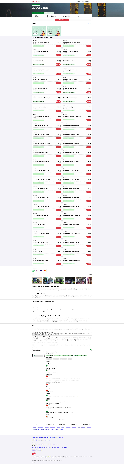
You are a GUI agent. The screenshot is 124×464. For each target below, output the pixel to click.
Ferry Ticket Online (42, 437)
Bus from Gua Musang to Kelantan (71, 242)
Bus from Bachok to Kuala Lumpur (71, 161)
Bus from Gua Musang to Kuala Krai (41, 161)
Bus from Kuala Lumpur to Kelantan (41, 206)
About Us (33, 440)
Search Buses (62, 19)
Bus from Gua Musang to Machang (40, 152)
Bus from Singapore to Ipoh (69, 60)
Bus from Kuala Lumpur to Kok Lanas (71, 233)
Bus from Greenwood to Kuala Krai (71, 224)
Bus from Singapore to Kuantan (70, 79)
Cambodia (54, 447)
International (66, 447)
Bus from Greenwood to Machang (71, 188)
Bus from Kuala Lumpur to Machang (71, 134)
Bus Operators (60, 437)
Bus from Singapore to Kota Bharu (40, 88)
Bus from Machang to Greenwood (71, 197)
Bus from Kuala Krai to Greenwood (40, 224)
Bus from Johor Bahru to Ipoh (70, 88)
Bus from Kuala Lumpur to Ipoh (70, 97)
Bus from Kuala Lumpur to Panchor (71, 179)
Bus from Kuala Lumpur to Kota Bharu (41, 179)
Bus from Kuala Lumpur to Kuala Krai (41, 134)
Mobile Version (47, 440)
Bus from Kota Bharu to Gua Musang (41, 233)
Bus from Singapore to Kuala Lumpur (41, 42)
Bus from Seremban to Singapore (40, 51)
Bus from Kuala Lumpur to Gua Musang (41, 143)
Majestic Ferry (39, 450)
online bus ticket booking (47, 456)
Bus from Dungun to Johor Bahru (70, 70)
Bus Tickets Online (35, 437)
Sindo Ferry (34, 450)
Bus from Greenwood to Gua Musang (71, 260)
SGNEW (35, 33)
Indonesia (36, 447)
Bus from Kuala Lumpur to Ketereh (40, 242)
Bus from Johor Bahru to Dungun (40, 79)
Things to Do (49, 437)
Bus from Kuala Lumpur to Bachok (71, 170)
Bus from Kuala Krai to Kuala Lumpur (41, 125)
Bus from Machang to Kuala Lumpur (71, 125)
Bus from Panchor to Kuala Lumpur (40, 188)
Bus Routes (54, 437)
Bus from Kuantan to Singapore (40, 60)
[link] (39, 31)
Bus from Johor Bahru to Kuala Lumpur (41, 97)
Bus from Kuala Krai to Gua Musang (71, 152)
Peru (62, 447)
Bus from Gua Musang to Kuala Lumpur (72, 116)
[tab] (38, 304)
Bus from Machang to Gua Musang (71, 143)
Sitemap (42, 440)
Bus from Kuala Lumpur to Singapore (71, 42)
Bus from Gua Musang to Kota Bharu (41, 215)
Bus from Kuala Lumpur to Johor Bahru (41, 70)
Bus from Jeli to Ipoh (37, 251)
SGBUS (50, 33)
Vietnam (49, 447)
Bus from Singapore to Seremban (70, 51)
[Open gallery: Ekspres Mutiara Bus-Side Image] (59, 280)
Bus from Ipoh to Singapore (69, 107)
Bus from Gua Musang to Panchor (40, 260)
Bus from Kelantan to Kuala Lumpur (41, 197)
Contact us (38, 440)
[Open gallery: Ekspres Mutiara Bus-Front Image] (37, 280)
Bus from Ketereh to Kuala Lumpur (71, 206)
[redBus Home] (33, 1)
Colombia (58, 447)
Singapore (41, 447)
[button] (40, 16)
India (32, 447)
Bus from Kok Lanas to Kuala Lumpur (71, 215)
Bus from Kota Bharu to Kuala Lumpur (41, 170)
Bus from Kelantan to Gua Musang (71, 251)
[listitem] (34, 27)
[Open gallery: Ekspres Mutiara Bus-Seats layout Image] (81, 280)
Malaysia (45, 447)
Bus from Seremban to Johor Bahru (41, 116)
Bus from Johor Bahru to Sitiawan (40, 107)
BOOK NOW (58, 55)
